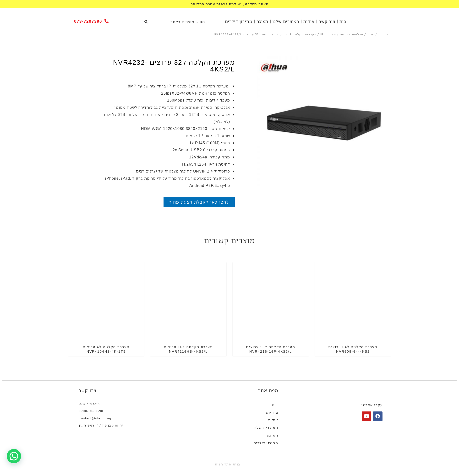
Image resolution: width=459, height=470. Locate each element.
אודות (309, 21)
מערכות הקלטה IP (303, 34)
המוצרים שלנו (286, 21)
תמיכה (262, 21)
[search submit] (146, 22)
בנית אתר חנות (227, 464)
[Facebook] (377, 416)
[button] (91, 21)
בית (342, 21)
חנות (370, 34)
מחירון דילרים (238, 21)
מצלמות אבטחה (351, 34)
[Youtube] (366, 416)
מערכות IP (328, 34)
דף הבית (384, 34)
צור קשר (327, 21)
